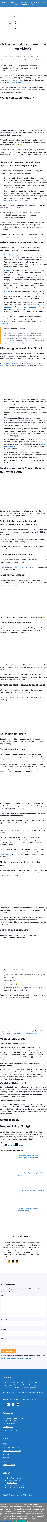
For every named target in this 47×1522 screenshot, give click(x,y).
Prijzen (5, 1461)
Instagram (28, 1392)
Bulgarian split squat (14, 82)
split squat (4, 323)
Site (2, 1338)
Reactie (4, 1295)
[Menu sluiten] (15, 17)
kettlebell (30, 363)
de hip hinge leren (16, 567)
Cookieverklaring (6, 1521)
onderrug (7, 307)
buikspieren (30, 304)
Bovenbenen (9, 255)
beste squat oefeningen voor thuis (24, 1033)
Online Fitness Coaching (12, 1450)
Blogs (13, 1392)
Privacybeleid (21, 1521)
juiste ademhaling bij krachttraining (24, 445)
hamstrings (39, 304)
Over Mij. (33, 1399)
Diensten (6, 1454)
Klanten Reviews (9, 1465)
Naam (4, 1320)
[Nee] (27, 1521)
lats (25, 307)
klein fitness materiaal (11, 363)
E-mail (4, 1329)
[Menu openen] (10, 23)
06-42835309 (8, 1427)
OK (14, 1521)
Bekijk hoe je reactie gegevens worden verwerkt (23, 1357)
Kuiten (7, 291)
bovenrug (32, 307)
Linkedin (8, 1394)
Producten (6, 1458)
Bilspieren (8, 270)
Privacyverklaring (15, 1495)
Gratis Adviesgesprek (11, 1447)
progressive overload (12, 200)
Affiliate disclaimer (29, 1495)
